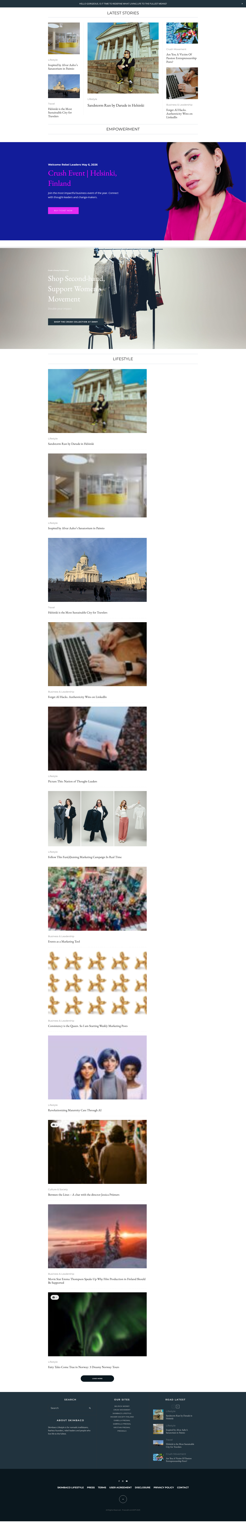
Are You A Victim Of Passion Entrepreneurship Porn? (181, 58)
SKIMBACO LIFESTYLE (122, 1413)
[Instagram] (123, 1481)
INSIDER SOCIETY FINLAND (122, 1417)
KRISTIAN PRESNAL (122, 1427)
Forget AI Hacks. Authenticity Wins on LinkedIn (179, 113)
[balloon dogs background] (97, 983)
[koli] (97, 1236)
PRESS (91, 1487)
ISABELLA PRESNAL (122, 1420)
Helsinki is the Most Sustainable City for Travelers (60, 112)
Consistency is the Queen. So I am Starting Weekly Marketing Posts (88, 1026)
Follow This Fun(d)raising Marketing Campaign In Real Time (85, 857)
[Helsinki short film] (64, 86)
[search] (90, 1408)
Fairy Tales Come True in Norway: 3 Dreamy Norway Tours (83, 1367)
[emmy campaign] (97, 818)
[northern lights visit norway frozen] (97, 1324)
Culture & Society (58, 1189)
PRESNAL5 (121, 1431)
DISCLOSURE (142, 1487)
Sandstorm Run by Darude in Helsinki (116, 105)
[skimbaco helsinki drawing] (97, 738)
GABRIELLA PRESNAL (122, 1424)
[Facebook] (119, 1481)
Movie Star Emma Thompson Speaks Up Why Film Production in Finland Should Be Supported (96, 1281)
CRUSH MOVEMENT (122, 1410)
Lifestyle (92, 99)
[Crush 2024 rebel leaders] (97, 898)
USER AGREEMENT (120, 1487)
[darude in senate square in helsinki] (123, 58)
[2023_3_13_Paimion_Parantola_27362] (64, 38)
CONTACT (183, 1487)
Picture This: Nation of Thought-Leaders (72, 781)
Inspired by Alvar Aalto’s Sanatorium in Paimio (63, 67)
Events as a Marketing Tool (64, 941)
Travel (51, 103)
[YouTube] (127, 1481)
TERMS (102, 1487)
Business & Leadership (179, 104)
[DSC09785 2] (97, 1152)
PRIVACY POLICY (164, 1487)
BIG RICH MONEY (122, 1406)
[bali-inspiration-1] (182, 33)
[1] (97, 1067)
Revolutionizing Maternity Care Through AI (74, 1110)
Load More (97, 1378)
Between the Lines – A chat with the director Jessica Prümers (83, 1195)
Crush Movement (176, 49)
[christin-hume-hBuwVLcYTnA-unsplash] (182, 83)
